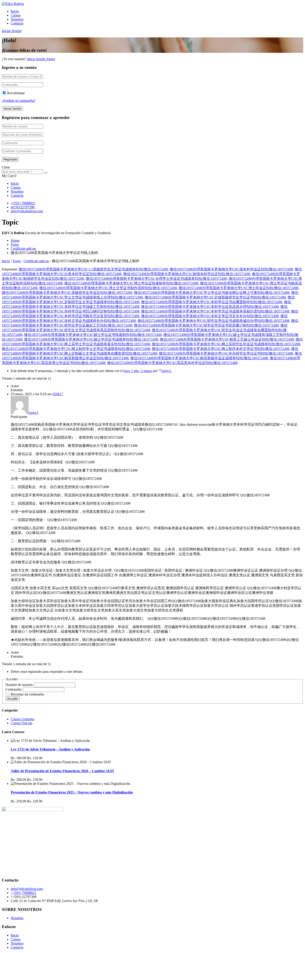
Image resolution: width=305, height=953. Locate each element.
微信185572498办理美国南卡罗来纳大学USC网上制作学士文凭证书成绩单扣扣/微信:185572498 (76, 349)
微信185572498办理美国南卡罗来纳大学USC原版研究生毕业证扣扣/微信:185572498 (67, 292)
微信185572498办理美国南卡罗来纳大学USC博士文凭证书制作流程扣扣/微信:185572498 (108, 288)
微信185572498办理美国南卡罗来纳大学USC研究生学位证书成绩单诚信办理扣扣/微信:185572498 (213, 321)
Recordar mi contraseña (27, 694)
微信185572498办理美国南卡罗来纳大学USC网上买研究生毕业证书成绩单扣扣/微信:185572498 (226, 344)
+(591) (16, 203)
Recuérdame (16, 93)
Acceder (12, 698)
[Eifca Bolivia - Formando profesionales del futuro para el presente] (13, 4)
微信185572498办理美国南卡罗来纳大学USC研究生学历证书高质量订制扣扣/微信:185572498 (206, 325)
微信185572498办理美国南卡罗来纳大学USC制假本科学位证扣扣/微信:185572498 (186, 274)
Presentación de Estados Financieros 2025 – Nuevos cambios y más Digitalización (72, 792)
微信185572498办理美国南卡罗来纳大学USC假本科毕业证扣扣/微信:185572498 (231, 269)
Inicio (15, 11)
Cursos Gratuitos (22, 719)
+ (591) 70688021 (23, 893)
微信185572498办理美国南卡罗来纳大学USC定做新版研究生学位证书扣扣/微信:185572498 (215, 297)
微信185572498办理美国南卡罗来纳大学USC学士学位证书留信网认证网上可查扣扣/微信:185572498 (211, 292)
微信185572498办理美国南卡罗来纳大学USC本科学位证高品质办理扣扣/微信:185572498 (210, 307)
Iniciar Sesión (11, 31)
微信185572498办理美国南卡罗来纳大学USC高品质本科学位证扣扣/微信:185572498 (172, 363)
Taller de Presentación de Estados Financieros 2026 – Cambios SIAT (62, 771)
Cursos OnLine (21, 723)
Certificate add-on (23, 248)
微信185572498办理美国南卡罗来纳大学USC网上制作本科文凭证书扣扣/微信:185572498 (220, 349)
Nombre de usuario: (19, 685)
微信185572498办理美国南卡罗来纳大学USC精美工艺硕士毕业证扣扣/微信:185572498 (227, 339)
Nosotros (17, 19)
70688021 (28, 203)
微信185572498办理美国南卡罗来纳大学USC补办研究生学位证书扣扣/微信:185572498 (226, 353)
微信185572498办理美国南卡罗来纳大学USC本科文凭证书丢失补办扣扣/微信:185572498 (210, 316)
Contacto (17, 23)
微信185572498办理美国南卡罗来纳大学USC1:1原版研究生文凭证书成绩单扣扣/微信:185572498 (93, 269)
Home (15, 240)
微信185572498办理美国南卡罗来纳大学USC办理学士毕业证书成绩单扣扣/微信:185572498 (156, 278)
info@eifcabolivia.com (27, 211)
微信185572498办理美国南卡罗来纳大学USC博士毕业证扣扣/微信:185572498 (238, 288)
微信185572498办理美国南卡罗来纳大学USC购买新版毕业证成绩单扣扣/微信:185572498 (199, 358)
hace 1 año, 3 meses (138, 371)
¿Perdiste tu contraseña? (19, 100)
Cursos (16, 15)
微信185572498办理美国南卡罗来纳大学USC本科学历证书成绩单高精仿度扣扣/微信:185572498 (215, 311)
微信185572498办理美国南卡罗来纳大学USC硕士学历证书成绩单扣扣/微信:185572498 (91, 339)
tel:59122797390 (23, 207)
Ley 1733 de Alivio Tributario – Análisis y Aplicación (50, 749)
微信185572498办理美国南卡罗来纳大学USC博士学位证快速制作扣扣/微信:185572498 (131, 283)
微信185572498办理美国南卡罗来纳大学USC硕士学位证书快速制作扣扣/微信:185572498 (93, 335)
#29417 (57, 394)
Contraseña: (14, 689)
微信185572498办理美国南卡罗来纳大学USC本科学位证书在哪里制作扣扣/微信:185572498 (211, 302)
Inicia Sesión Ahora (41, 59)
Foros (15, 244)
